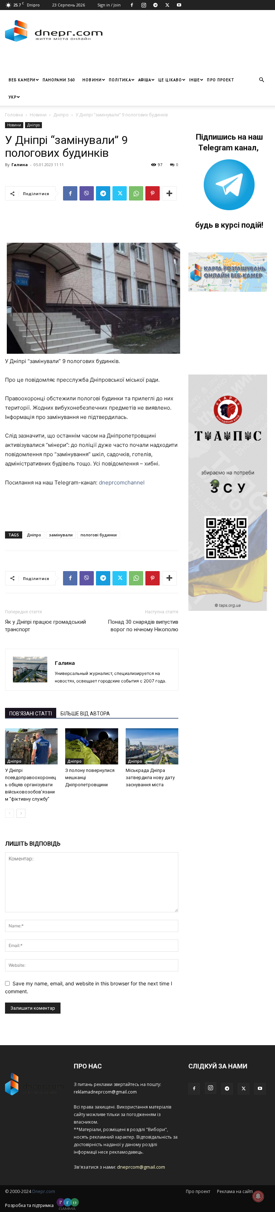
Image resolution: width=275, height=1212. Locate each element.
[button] (261, 80)
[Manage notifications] (258, 1196)
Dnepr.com (43, 1191)
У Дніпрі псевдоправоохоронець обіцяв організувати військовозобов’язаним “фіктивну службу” (30, 785)
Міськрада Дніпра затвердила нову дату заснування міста (150, 777)
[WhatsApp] (136, 193)
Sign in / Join (109, 5)
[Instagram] (143, 5)
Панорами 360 (59, 79)
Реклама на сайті (235, 1191)
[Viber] (86, 193)
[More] (169, 193)
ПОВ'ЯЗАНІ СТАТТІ (30, 713)
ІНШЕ (194, 79)
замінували (61, 534)
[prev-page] (9, 813)
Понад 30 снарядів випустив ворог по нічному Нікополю (143, 626)
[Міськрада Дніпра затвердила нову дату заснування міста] (152, 746)
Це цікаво (170, 79)
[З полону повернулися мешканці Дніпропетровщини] (91, 746)
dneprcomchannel (122, 482)
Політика (120, 79)
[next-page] (20, 813)
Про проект (220, 79)
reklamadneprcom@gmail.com (105, 1092)
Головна (14, 115)
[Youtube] (179, 5)
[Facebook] (131, 5)
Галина (19, 164)
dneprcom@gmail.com (141, 1167)
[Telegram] (155, 5)
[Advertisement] (89, 60)
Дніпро (61, 115)
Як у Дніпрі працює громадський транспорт (45, 626)
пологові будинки (99, 534)
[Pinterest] (152, 193)
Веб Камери (22, 79)
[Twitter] (167, 5)
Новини (92, 79)
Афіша (144, 79)
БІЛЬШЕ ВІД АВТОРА (85, 713)
